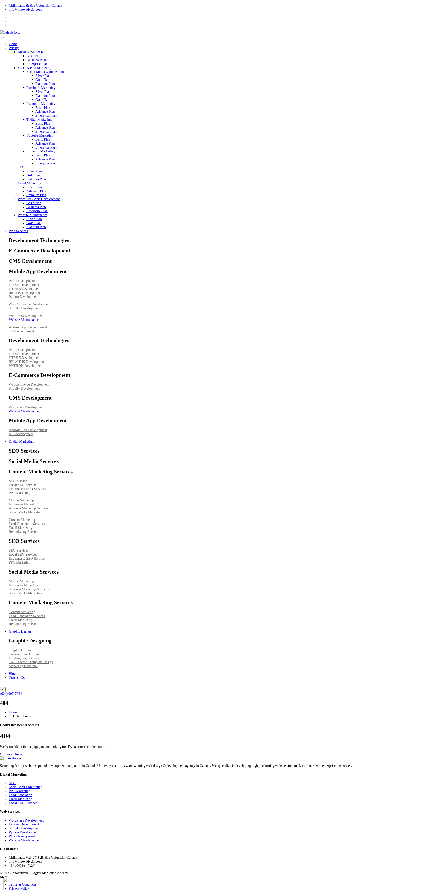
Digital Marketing (21, 441)
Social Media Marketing (34, 68)
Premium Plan (36, 195)
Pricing (14, 48)
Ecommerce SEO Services (27, 489)
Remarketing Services (24, 532)
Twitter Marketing (39, 119)
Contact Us (17, 677)
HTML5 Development (24, 289)
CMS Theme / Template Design (31, 662)
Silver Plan (43, 76)
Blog (12, 673)
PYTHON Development (26, 366)
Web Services (18, 231)
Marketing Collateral (23, 666)
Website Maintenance (32, 215)
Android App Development (28, 327)
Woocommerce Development (29, 384)
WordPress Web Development (39, 199)
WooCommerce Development (29, 304)
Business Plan (36, 60)
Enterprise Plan (37, 64)
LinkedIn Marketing (40, 151)
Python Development (23, 297)
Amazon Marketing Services (29, 508)
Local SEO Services (23, 485)
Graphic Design (20, 631)
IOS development (21, 434)
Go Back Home (11, 754)
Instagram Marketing (40, 103)
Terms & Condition (22, 884)
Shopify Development (24, 308)
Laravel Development (24, 285)
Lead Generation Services (27, 524)
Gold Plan (42, 80)
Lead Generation (20, 795)
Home (13, 44)
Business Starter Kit (31, 52)
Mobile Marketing (21, 500)
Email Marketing (29, 183)
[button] (212, 877)
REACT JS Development (27, 362)
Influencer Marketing (23, 504)
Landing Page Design (24, 658)
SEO (21, 167)
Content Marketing (22, 520)
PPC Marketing (19, 493)
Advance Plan (45, 111)
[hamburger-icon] (2, 37)
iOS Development (21, 331)
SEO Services (18, 481)
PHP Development (22, 281)
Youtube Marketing (39, 135)
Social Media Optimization (45, 72)
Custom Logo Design (24, 654)
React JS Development (25, 293)
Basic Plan (33, 56)
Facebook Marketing (40, 88)
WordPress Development (26, 316)
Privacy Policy (19, 888)
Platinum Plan (45, 84)
